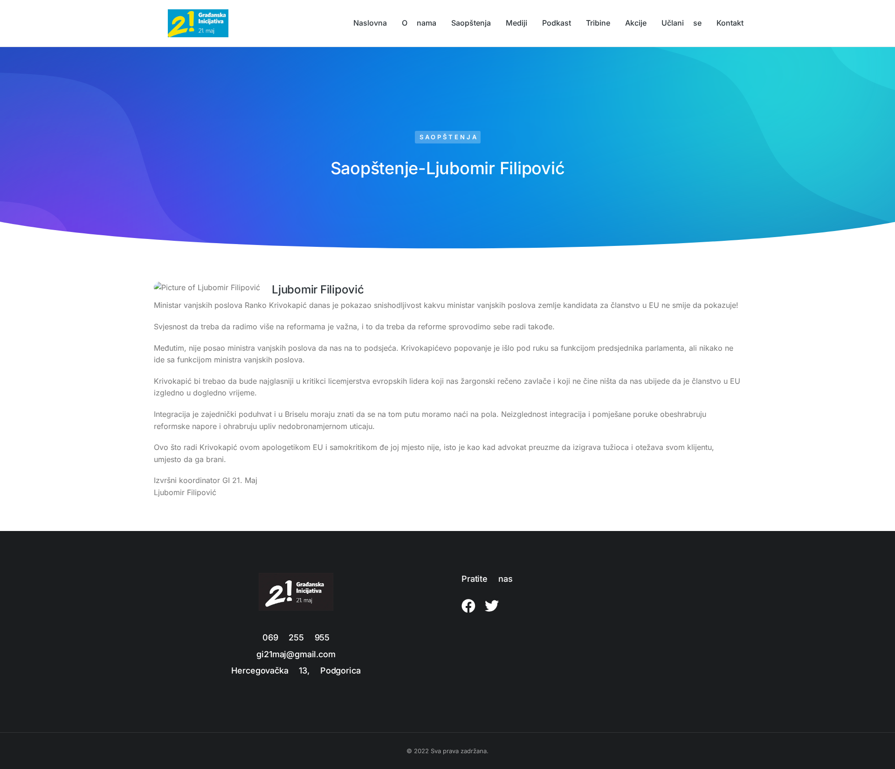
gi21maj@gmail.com (295, 654)
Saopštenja (449, 137)
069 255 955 (296, 637)
